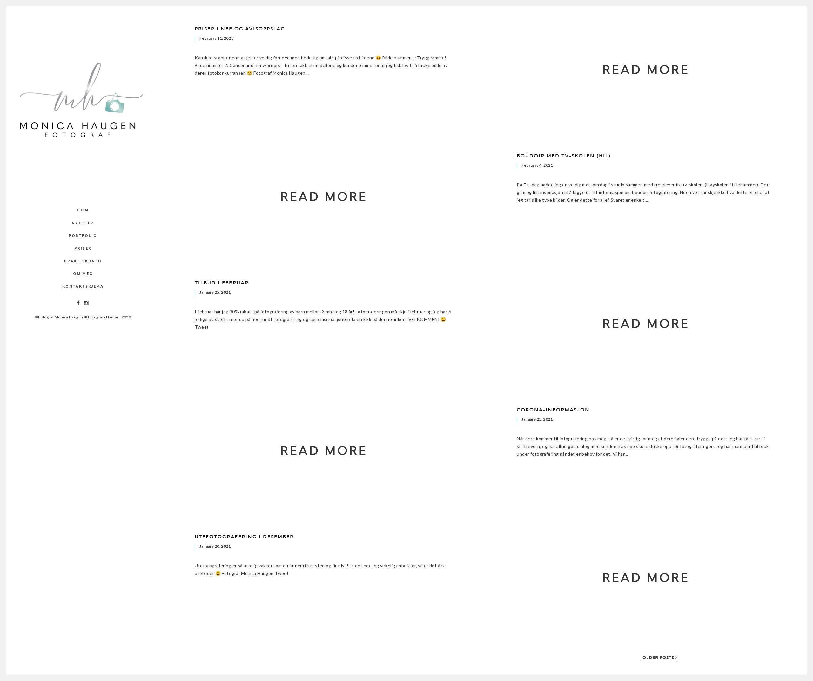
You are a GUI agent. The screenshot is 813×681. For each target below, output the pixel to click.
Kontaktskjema (83, 286)
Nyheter (83, 223)
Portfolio (83, 235)
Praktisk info (83, 261)
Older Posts (658, 657)
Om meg (83, 273)
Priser (82, 248)
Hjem (83, 210)
